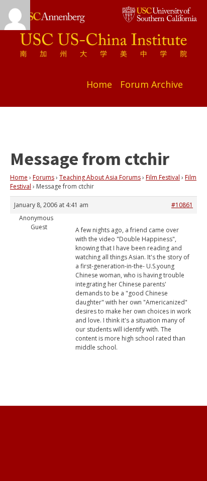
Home (99, 84)
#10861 (182, 205)
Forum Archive (151, 84)
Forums (43, 177)
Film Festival (163, 177)
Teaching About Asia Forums (100, 177)
